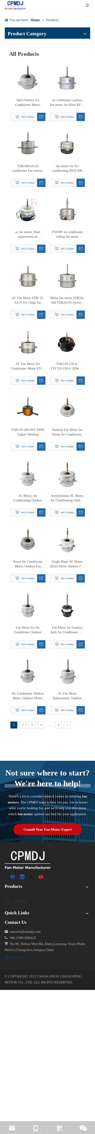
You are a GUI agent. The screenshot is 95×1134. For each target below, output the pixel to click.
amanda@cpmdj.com (25, 931)
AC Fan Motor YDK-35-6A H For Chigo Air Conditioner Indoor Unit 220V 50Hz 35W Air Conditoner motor (28, 300)
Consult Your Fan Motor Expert (48, 829)
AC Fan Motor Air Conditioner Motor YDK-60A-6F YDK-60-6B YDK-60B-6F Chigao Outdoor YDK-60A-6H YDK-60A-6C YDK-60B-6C (28, 366)
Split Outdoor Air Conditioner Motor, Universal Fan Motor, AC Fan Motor (27, 102)
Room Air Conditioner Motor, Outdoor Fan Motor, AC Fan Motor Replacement (27, 564)
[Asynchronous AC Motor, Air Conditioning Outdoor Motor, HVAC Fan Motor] (67, 474)
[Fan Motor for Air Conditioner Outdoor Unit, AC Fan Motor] (28, 605)
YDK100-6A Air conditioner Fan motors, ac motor (28, 168)
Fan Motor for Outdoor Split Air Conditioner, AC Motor (67, 630)
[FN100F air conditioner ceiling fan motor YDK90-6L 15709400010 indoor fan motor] (67, 210)
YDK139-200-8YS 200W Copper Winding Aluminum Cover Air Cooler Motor (28, 432)
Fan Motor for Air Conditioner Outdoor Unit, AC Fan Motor (28, 630)
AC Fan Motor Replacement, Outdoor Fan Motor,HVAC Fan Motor (67, 696)
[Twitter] (32, 877)
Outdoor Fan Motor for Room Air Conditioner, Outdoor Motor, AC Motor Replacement (67, 432)
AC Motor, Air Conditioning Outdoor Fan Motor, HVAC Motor (27, 498)
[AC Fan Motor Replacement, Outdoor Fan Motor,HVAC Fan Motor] (67, 671)
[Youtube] (41, 877)
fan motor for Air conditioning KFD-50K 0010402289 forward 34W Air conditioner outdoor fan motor (67, 168)
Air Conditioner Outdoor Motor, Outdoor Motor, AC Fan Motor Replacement (28, 696)
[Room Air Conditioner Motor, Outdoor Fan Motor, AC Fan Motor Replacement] (28, 540)
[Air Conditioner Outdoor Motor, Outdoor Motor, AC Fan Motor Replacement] (28, 671)
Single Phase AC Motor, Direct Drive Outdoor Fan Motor (67, 564)
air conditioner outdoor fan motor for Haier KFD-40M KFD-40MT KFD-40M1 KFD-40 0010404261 (67, 102)
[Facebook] (13, 877)
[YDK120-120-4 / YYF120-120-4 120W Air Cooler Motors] (67, 342)
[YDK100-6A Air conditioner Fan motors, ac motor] (28, 144)
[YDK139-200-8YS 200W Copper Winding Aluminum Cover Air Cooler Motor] (28, 408)
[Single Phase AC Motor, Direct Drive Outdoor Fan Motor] (67, 540)
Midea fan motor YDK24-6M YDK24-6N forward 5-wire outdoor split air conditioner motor (67, 300)
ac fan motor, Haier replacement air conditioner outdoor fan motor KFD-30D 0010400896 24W (27, 234)
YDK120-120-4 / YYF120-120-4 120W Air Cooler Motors (67, 366)
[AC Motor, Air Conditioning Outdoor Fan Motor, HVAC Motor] (28, 474)
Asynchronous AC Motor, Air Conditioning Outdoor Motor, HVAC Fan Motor (67, 498)
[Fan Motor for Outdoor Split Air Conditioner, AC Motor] (67, 605)
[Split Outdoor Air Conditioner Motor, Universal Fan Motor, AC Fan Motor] (28, 78)
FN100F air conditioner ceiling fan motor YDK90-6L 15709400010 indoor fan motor (67, 234)
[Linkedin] (22, 877)
